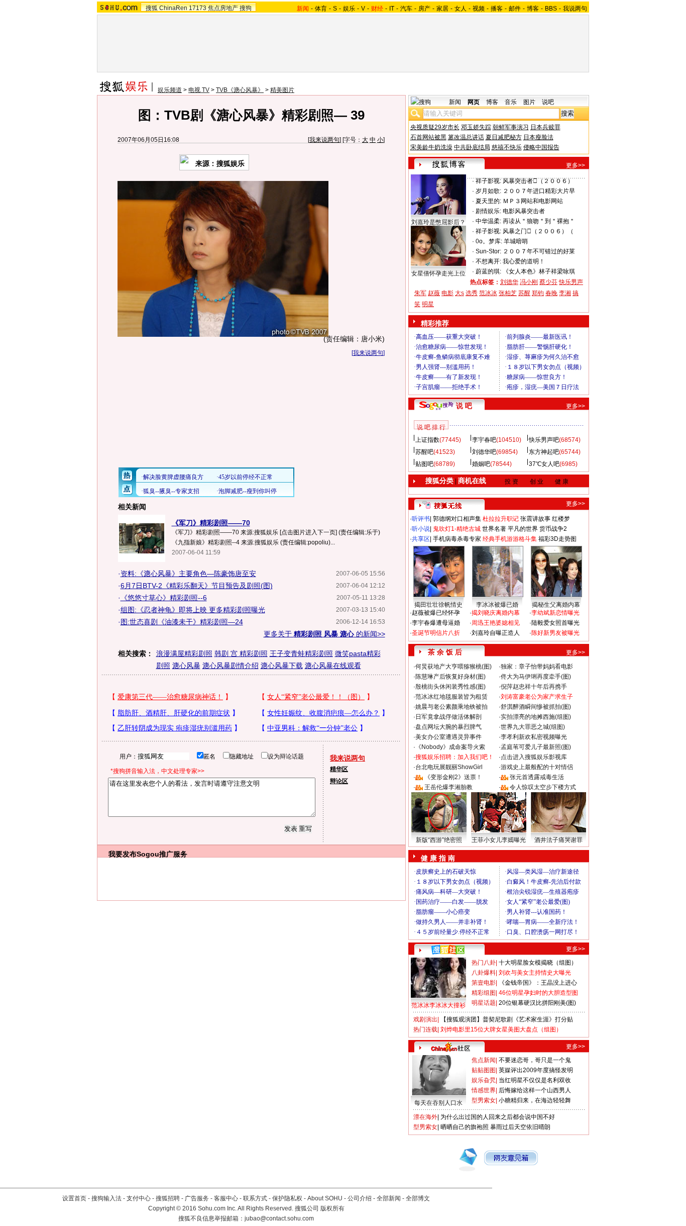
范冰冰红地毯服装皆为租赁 (451, 696)
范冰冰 (488, 293)
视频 (479, 8)
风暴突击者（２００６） (538, 180)
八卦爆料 (484, 972)
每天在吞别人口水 (438, 1102)
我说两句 (575, 8)
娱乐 (349, 8)
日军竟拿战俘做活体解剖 (448, 716)
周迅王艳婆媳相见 (496, 622)
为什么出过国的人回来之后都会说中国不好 (497, 1116)
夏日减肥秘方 (504, 137)
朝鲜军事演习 (511, 127)
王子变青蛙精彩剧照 (301, 653)
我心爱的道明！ (524, 261)
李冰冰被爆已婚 (497, 604)
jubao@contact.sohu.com (279, 1218)
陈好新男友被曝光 (555, 632)
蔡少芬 (548, 282)
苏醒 (524, 293)
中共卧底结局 (472, 147)
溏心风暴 (186, 666)
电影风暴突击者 (524, 211)
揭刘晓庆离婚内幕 (496, 612)
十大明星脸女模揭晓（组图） (538, 962)
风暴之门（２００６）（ (538, 231)
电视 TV (198, 89)
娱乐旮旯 (484, 1080)
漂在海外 (425, 1116)
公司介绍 (360, 1198)
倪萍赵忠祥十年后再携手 (534, 686)
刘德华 (509, 282)
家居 (442, 8)
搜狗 (246, 8)
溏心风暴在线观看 (333, 666)
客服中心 (226, 1198)
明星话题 (484, 1002)
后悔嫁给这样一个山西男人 (535, 1090)
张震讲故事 (535, 518)
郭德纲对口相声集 (457, 518)
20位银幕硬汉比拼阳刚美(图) (537, 1002)
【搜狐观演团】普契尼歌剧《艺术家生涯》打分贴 (506, 1019)
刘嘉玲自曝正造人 (496, 632)
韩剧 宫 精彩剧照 (241, 653)
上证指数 (427, 439)
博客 (533, 8)
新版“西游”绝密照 (439, 839)
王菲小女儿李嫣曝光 (499, 839)
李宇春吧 (484, 439)
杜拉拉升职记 (501, 518)
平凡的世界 (523, 528)
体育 (321, 8)
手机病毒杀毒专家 (457, 538)
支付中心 (139, 1198)
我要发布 (122, 854)
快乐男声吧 (544, 439)
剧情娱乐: (488, 211)
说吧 (548, 102)
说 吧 (464, 406)
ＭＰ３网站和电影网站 (533, 201)
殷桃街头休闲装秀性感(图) (450, 686)
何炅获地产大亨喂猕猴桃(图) (453, 666)
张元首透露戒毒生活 (537, 777)
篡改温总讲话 (466, 137)
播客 (497, 8)
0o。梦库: (489, 241)
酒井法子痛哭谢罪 (558, 839)
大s (459, 293)
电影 (447, 293)
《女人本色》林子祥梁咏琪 (539, 271)
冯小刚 (529, 282)
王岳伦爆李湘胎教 (448, 787)
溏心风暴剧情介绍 (230, 666)
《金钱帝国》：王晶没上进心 (538, 982)
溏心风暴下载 (282, 666)
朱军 (420, 293)
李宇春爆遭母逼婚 (436, 622)
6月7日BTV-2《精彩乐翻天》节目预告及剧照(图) (197, 586)
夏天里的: (488, 201)
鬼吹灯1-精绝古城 (457, 528)
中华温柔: (488, 221)
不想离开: (488, 261)
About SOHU (324, 1198)
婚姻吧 (481, 463)
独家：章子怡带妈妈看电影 (537, 666)
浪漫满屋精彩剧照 (184, 653)
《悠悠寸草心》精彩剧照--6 (164, 598)
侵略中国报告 (541, 147)
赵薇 (434, 293)
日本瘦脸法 (538, 137)
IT (391, 8)
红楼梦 (561, 518)
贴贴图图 (484, 1070)
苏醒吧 (424, 451)
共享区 (421, 538)
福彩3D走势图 (557, 538)
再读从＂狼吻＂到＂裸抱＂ (539, 221)
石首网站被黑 (428, 137)
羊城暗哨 (516, 241)
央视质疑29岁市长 (435, 127)
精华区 (339, 769)
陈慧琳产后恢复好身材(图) (450, 676)
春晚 (551, 293)
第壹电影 (484, 982)
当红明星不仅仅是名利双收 (535, 1080)
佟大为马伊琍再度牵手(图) (536, 676)
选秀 (472, 293)
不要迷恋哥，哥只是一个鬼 (535, 1060)
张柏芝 (508, 293)
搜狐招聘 (168, 1198)
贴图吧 (424, 463)
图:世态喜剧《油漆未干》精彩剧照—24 (182, 622)
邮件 (515, 8)
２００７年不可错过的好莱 (539, 251)
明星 (428, 304)
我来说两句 (324, 139)
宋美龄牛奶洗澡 (431, 147)
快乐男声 (571, 282)
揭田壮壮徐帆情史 (438, 604)
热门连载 (425, 1029)
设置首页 (74, 1198)
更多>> (575, 165)
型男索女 (484, 1100)
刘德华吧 (484, 451)
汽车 (406, 8)
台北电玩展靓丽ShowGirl (449, 767)
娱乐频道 (170, 89)
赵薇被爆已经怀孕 (436, 612)
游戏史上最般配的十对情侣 (537, 767)
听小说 (421, 528)
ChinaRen (173, 8)
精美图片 (282, 89)
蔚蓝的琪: (488, 271)
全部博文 (418, 1198)
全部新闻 (389, 1198)
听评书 (421, 518)
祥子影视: (488, 180)
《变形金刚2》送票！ (453, 777)
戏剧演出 (425, 1019)
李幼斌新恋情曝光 (555, 612)
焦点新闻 (484, 1060)
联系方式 (255, 1198)
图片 (529, 102)
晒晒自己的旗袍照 (464, 1126)
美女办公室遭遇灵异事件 (448, 736)
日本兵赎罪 (545, 127)
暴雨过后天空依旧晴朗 (520, 1126)
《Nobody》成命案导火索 (450, 746)
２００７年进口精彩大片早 (539, 191)
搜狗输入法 (106, 1198)
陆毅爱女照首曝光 (555, 622)
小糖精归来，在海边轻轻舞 (535, 1100)
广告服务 (197, 1198)
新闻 (455, 102)
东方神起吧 (544, 451)
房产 (424, 8)
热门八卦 (484, 962)
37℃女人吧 (544, 463)
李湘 (565, 293)
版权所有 (332, 1208)
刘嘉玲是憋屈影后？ (438, 222)
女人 (460, 8)
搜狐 (152, 8)
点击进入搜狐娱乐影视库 (534, 757)
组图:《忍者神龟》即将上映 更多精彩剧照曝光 (193, 610)
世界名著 (494, 528)
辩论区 (339, 781)
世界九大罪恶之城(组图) (533, 726)
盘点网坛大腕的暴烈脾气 (448, 726)
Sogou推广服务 (162, 854)
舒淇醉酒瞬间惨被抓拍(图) (536, 706)
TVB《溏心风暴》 (240, 89)
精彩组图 (484, 992)
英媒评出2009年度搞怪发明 (536, 1070)
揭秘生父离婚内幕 (556, 604)
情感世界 (484, 1090)
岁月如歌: (488, 191)
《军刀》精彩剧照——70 (211, 523)
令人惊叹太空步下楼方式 (543, 787)
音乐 (511, 102)
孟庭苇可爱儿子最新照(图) (536, 746)
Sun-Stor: (488, 251)
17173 (197, 8)
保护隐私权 (287, 1198)
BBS (551, 8)
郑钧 (538, 293)
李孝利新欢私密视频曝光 (534, 736)
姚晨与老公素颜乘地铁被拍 (451, 706)
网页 (474, 102)
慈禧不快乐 (507, 147)
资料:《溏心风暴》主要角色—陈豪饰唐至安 (188, 574)
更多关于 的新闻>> (324, 634)
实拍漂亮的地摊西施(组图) (536, 716)
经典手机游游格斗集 (510, 538)
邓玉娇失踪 (476, 127)
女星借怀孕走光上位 (438, 273)
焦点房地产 (223, 8)
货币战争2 (553, 528)
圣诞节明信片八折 (436, 632)
